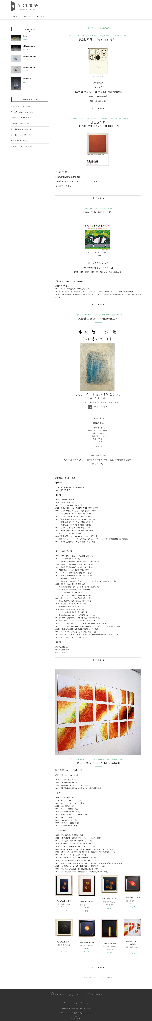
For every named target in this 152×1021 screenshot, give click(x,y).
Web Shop (41, 16)
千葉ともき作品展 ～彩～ (98, 212)
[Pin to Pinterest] (100, 108)
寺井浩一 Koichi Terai (19, 123)
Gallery (27, 16)
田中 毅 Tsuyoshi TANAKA (20, 118)
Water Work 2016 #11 (110, 899)
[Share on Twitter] (98, 108)
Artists (14, 16)
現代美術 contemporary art (110, 36)
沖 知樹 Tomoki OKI (18, 140)
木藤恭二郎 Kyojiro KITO (82, 315)
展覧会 (126, 36)
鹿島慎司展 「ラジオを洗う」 (98, 39)
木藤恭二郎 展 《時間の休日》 (98, 318)
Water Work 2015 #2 (64, 901)
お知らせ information (89, 36)
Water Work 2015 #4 (86, 902)
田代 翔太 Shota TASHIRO (20, 146)
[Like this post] (93, 108)
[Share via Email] (103, 108)
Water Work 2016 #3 (132, 897)
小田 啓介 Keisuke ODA (19, 135)
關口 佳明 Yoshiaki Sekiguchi (117, 759)
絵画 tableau (74, 36)
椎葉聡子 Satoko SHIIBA (19, 106)
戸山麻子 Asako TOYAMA (20, 112)
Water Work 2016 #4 (64, 942)
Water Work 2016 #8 (86, 942)
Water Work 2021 (109, 943)
